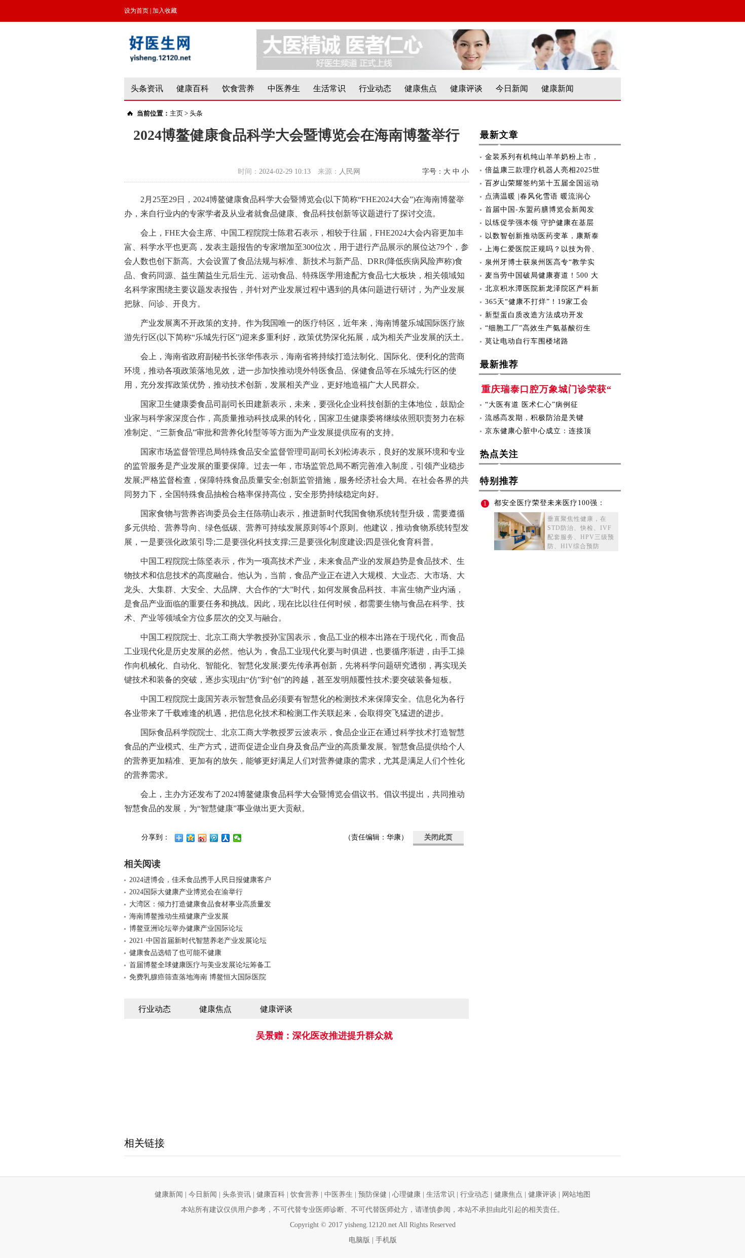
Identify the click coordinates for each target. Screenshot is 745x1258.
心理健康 (406, 1194)
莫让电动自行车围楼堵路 (527, 341)
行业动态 (375, 88)
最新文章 (499, 135)
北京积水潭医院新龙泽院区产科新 (542, 288)
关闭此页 (438, 837)
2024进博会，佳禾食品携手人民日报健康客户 (200, 880)
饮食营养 (238, 88)
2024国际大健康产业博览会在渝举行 (186, 892)
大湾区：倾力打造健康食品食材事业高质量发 (200, 904)
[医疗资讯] (438, 34)
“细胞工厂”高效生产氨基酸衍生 (538, 328)
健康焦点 (420, 88)
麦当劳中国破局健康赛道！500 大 (542, 275)
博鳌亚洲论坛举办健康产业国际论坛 (186, 928)
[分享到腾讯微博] (214, 838)
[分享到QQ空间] (191, 838)
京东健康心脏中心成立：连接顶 (538, 431)
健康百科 (192, 88)
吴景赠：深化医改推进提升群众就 (324, 1036)
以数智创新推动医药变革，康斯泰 (542, 236)
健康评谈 (466, 88)
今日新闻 (512, 88)
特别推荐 (499, 481)
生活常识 (329, 88)
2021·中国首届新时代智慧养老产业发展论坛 (198, 940)
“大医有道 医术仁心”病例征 (531, 404)
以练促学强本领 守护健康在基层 (539, 222)
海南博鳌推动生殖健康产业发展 (179, 916)
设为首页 (136, 10)
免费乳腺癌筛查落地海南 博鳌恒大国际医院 (197, 977)
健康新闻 (557, 88)
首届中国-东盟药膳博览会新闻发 (539, 209)
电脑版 (359, 1240)
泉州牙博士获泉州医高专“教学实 (540, 262)
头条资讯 (147, 88)
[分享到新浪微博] (202, 838)
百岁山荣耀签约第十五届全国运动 (542, 183)
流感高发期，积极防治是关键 (534, 418)
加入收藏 (165, 10)
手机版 (386, 1240)
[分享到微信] (237, 838)
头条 (196, 113)
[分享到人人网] (225, 838)
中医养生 (284, 88)
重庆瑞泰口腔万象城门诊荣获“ (546, 389)
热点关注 (499, 454)
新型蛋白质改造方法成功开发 (534, 315)
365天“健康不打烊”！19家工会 (536, 302)
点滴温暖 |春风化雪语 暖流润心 (538, 196)
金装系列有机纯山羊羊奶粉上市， (542, 157)
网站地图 (576, 1194)
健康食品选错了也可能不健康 (175, 953)
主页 (176, 113)
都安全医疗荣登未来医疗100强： (549, 503)
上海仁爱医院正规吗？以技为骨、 (542, 249)
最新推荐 (499, 364)
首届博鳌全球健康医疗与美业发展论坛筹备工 (200, 965)
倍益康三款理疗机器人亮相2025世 (542, 170)
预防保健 (372, 1194)
